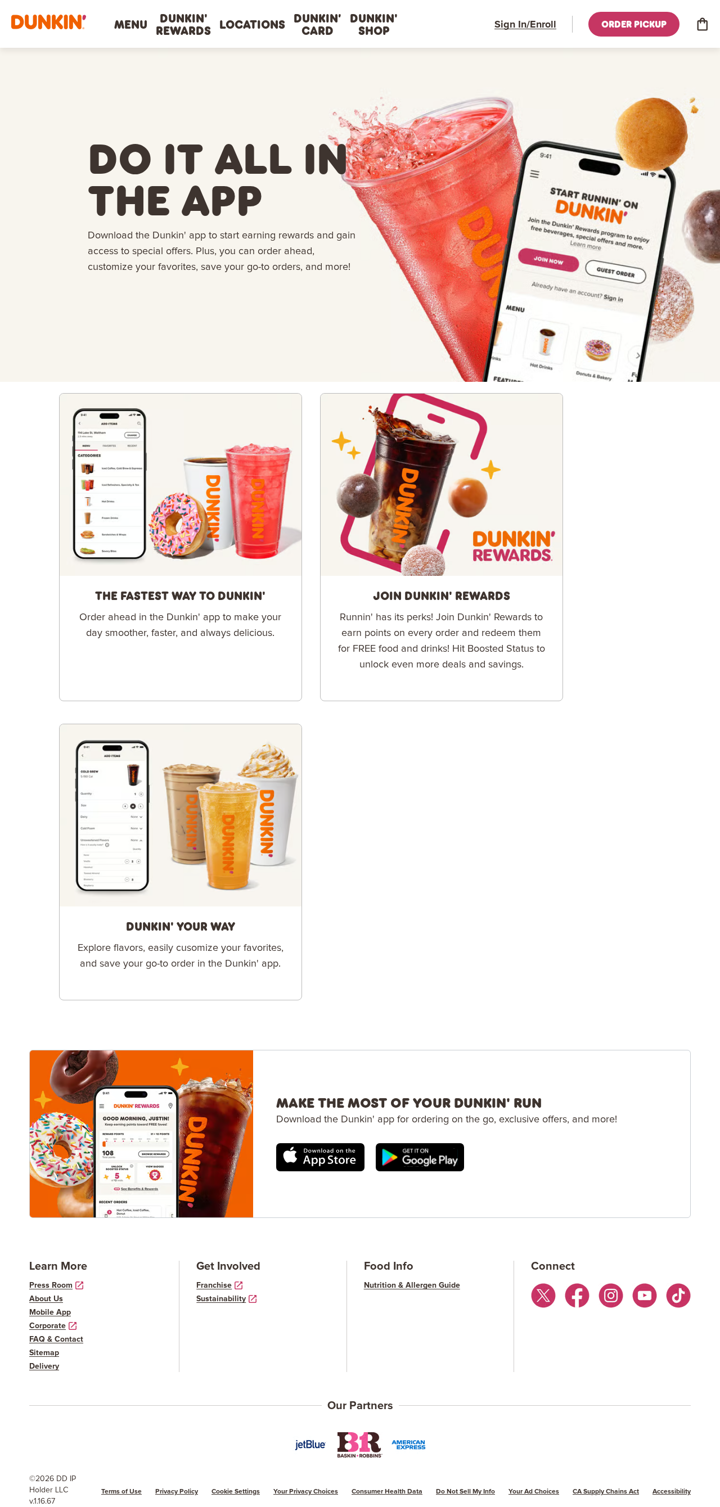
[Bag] (702, 24)
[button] (48, 22)
